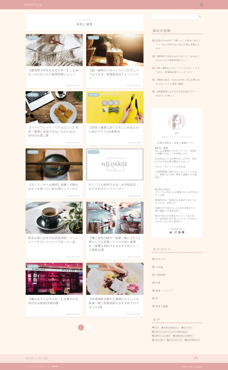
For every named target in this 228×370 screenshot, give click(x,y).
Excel (156, 328)
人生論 (159, 267)
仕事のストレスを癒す (162, 336)
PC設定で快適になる (171, 328)
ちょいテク (188, 328)
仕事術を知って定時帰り (183, 336)
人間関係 (160, 274)
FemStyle (33, 4)
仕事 (158, 282)
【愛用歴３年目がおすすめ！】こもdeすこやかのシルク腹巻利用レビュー (178, 58)
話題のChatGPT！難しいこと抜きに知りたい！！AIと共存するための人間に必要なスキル (178, 44)
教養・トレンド (164, 290)
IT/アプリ (161, 259)
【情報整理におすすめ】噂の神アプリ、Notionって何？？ (176, 93)
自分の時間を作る (193, 340)
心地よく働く (159, 340)
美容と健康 (162, 306)
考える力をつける (175, 340)
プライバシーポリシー (37, 366)
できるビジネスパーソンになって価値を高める (170, 332)
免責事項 (55, 366)
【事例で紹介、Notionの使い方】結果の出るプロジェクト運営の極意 (178, 82)
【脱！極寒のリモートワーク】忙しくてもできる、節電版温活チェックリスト (178, 70)
